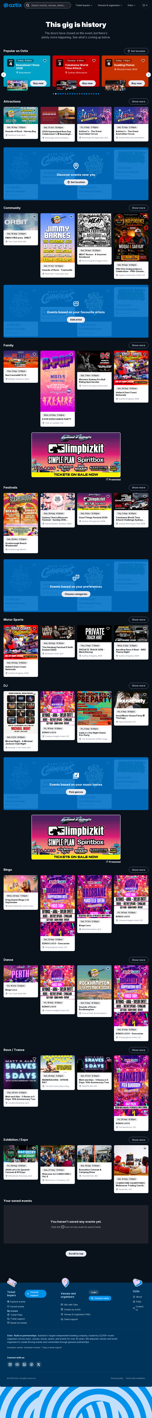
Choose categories (76, 594)
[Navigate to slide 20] (98, 94)
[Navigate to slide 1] (53, 94)
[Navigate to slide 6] (65, 94)
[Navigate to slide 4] (60, 94)
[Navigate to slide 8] (70, 94)
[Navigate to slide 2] (56, 94)
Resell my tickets (18, 1323)
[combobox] (47, 5)
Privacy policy (117, 1378)
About (139, 1296)
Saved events (17, 1306)
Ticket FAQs (16, 1315)
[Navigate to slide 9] (72, 94)
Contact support (34, 1294)
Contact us (139, 1308)
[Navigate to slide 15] (87, 94)
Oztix (130, 5)
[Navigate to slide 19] (96, 94)
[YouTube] (17, 1364)
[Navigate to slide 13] (82, 94)
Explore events (17, 1301)
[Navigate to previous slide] (3, 74)
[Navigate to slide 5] (63, 94)
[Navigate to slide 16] (89, 94)
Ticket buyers (83, 5)
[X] (39, 1364)
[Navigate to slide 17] (91, 94)
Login (94, 1292)
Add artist (76, 319)
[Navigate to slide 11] (77, 94)
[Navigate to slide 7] (67, 94)
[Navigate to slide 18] (94, 94)
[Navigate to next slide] (148, 74)
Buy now (38, 83)
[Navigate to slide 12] (79, 94)
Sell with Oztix (71, 1304)
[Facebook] (31, 1364)
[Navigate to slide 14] (84, 94)
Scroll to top (76, 1253)
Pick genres (76, 792)
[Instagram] (10, 1364)
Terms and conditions (135, 1378)
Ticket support (17, 1319)
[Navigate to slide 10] (75, 94)
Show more (138, 101)
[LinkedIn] (24, 1364)
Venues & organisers (109, 5)
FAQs (138, 1301)
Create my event (72, 1309)
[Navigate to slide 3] (58, 94)
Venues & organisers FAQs (77, 1314)
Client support (71, 1319)
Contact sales (102, 1298)
